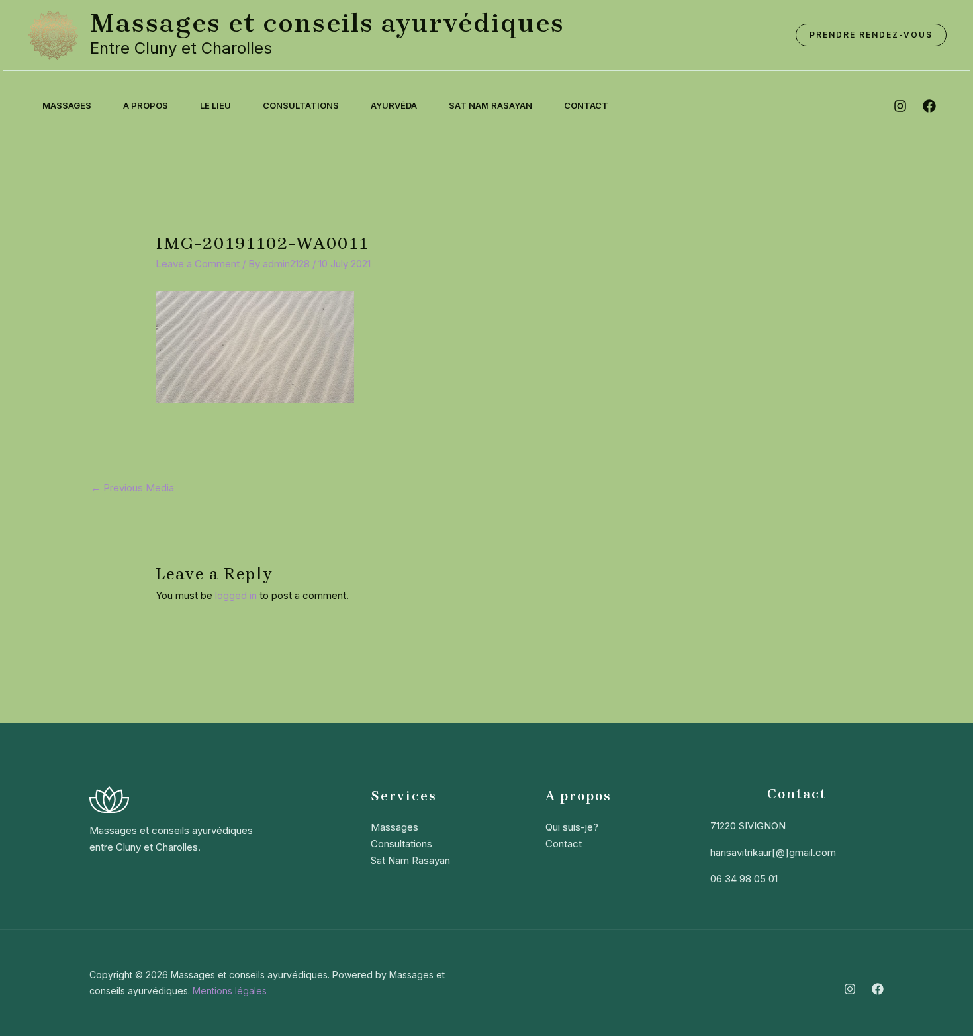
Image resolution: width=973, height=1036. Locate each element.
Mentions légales (230, 990)
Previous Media (132, 487)
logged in (236, 595)
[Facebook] (878, 989)
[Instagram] (850, 989)
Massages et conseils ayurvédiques (327, 22)
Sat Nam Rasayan (490, 105)
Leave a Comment (198, 264)
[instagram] (900, 106)
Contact (586, 105)
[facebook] (929, 106)
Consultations (301, 105)
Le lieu (215, 105)
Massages (66, 105)
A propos (145, 105)
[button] (871, 35)
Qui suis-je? (571, 827)
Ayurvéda (394, 105)
